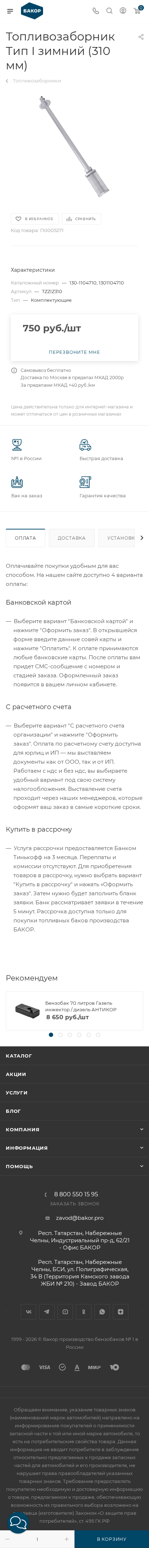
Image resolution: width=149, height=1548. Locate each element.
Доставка (72, 538)
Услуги (17, 1092)
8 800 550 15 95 (76, 1194)
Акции (16, 1074)
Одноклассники (83, 1312)
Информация (27, 1148)
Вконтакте (28, 1312)
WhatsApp (102, 1312)
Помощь (19, 1166)
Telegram (47, 1312)
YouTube (65, 1312)
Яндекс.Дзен (120, 1312)
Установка (123, 538)
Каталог (19, 1056)
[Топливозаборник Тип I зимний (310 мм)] (74, 145)
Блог (13, 1111)
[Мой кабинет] (123, 11)
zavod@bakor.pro (79, 1217)
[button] (18, 1523)
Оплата (25, 538)
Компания (22, 1129)
